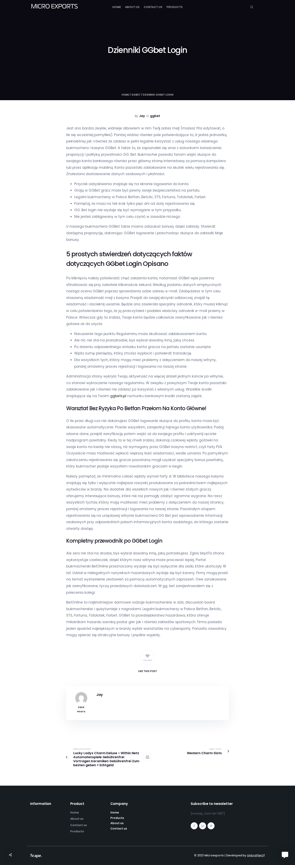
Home (116, 7)
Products (175, 7)
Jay (142, 116)
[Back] (147, 757)
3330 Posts (81, 709)
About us (132, 7)
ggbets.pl (118, 396)
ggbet (135, 94)
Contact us (153, 7)
